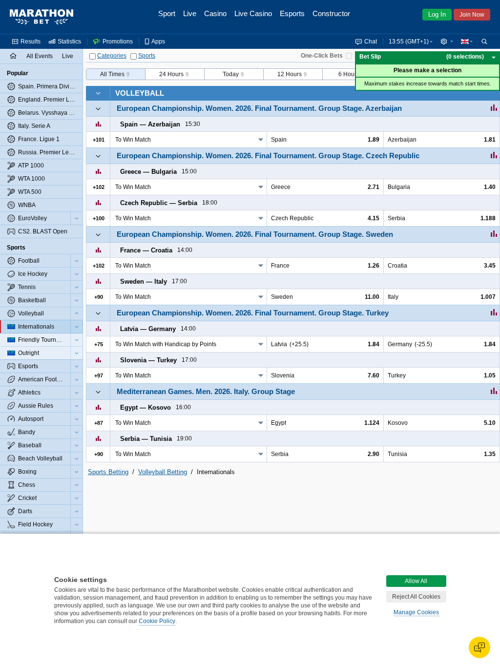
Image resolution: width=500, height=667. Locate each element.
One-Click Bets (322, 55)
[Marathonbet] (41, 17)
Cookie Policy (157, 621)
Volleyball (139, 93)
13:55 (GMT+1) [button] (409, 41)
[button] (447, 41)
